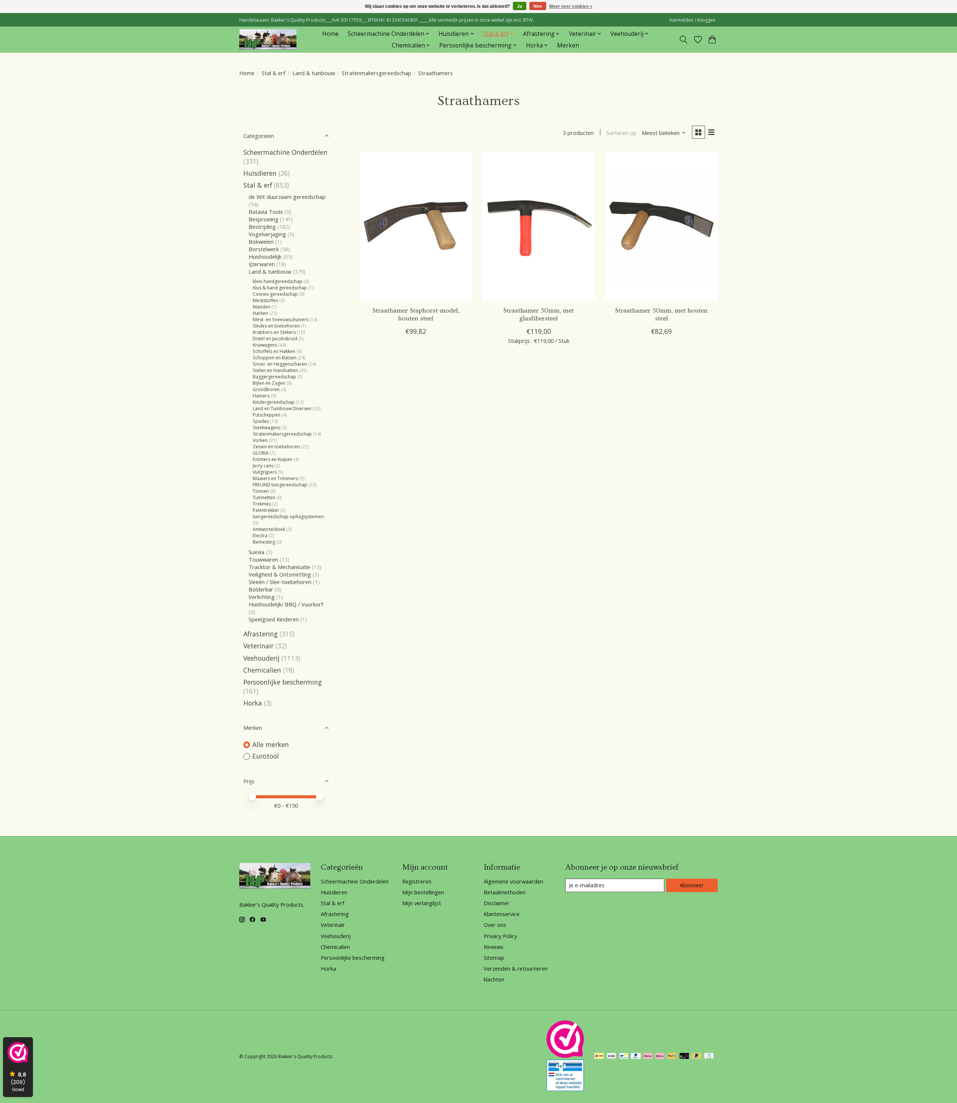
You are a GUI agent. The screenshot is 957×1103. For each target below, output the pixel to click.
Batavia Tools (266, 211)
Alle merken (270, 744)
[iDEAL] (599, 1056)
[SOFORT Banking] (647, 1056)
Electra (260, 535)
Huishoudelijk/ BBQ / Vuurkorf (286, 604)
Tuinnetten (264, 497)
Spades (261, 421)
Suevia (257, 552)
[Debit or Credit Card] (684, 1056)
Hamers (261, 396)
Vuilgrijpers (265, 472)
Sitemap (494, 957)
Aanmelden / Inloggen (692, 20)
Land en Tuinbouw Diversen (282, 408)
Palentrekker (266, 510)
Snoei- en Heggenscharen (280, 364)
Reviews (494, 946)
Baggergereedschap (274, 377)
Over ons (495, 924)
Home (330, 34)
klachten (494, 979)
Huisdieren (260, 173)
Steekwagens (266, 427)
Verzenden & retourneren (516, 968)
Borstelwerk (264, 249)
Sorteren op (621, 132)
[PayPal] (636, 1056)
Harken (260, 313)
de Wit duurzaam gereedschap (287, 196)
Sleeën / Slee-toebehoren (280, 582)
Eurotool (265, 756)
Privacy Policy (500, 936)
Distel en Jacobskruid (275, 338)
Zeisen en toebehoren (276, 446)
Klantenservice (502, 914)
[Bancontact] (623, 1056)
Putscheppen (266, 415)
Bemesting (264, 542)
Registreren (416, 881)
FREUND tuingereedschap (280, 485)
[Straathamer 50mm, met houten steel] (661, 226)
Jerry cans (263, 466)
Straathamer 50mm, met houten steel (661, 314)
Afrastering (260, 633)
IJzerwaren (262, 264)
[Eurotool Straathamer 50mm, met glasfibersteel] (538, 226)
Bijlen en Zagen (269, 383)
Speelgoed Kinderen (274, 619)
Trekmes (262, 504)
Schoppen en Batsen (274, 357)
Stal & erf (273, 73)
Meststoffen (265, 300)
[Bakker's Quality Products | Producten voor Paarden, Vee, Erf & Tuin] (267, 39)
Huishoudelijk (265, 256)
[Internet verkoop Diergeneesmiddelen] (565, 1088)
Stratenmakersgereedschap (376, 73)
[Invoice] (709, 1056)
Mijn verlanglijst (421, 903)
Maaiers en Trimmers (275, 478)
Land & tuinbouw (313, 73)
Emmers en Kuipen (272, 459)
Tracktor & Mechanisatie (279, 567)
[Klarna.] (659, 1056)
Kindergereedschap (274, 402)
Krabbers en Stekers (274, 332)
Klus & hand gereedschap (280, 288)
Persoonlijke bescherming (282, 682)
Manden (261, 307)
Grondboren (266, 389)
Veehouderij (261, 658)
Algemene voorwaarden (513, 881)
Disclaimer (497, 903)
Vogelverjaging (267, 234)
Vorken (260, 440)
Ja (519, 6)
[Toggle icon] (683, 39)
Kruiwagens (265, 345)
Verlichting (262, 596)
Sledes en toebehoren (276, 326)
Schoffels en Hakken (274, 351)
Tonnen (261, 491)
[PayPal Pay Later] (697, 1056)
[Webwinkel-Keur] (565, 1055)
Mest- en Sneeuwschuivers (280, 319)
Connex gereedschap (275, 294)
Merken (568, 45)
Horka (252, 702)
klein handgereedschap (277, 281)
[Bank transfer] (611, 1056)
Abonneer (692, 885)
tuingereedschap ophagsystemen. (289, 516)
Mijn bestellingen (423, 892)
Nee (537, 6)
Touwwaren (263, 559)
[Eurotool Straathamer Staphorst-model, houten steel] (416, 226)
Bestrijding (262, 226)
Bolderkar (261, 589)
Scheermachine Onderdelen (285, 152)
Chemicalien (262, 670)
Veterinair (258, 645)
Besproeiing (264, 219)
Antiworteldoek (269, 529)
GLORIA (261, 453)
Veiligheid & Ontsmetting (280, 574)
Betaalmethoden (505, 892)
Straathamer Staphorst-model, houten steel (415, 314)
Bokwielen (261, 241)
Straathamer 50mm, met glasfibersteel (538, 314)
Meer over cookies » (571, 6)
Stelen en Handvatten (275, 370)
